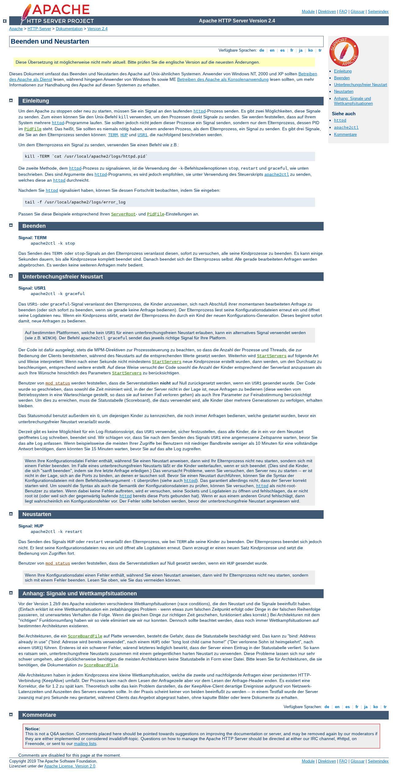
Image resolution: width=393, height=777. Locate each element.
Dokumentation (69, 28)
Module (308, 11)
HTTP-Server (39, 28)
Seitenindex (378, 11)
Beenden (342, 78)
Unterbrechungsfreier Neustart (360, 84)
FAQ (343, 11)
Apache (16, 28)
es (282, 50)
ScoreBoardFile (85, 636)
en (272, 50)
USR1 (142, 134)
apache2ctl (346, 127)
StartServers (271, 355)
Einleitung (343, 71)
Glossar (357, 11)
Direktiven (327, 11)
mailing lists (85, 743)
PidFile (32, 129)
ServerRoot (123, 214)
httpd (340, 120)
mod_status (57, 383)
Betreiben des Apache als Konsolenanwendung (223, 79)
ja (301, 50)
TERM (113, 134)
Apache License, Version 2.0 (69, 766)
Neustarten (343, 91)
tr (320, 50)
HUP (124, 134)
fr (291, 50)
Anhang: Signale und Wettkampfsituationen (353, 101)
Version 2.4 (97, 28)
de (261, 50)
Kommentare (345, 134)
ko (310, 50)
